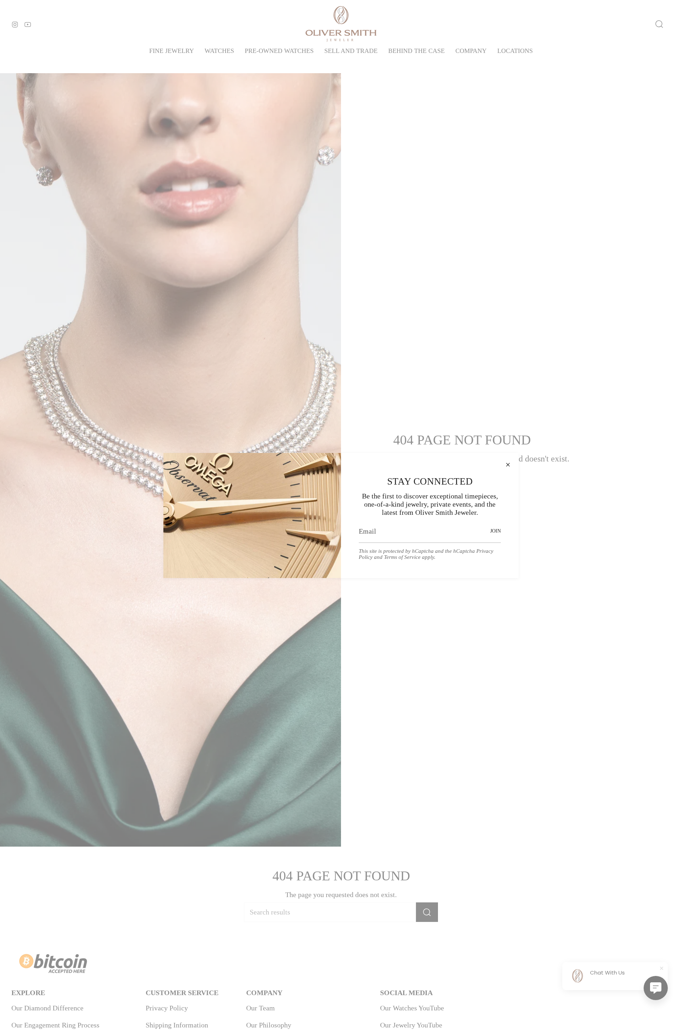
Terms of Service (402, 557)
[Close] (508, 463)
